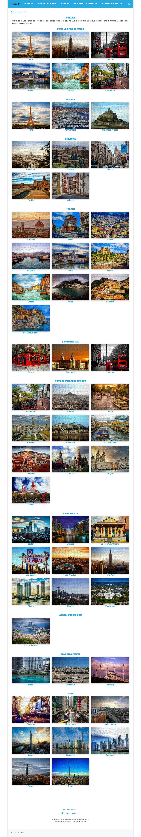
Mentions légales (68, 813)
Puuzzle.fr (20, 832)
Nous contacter (69, 809)
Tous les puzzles (16, 12)
